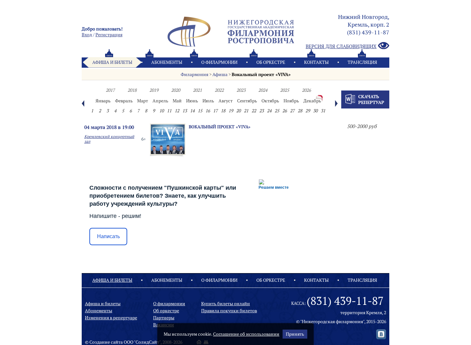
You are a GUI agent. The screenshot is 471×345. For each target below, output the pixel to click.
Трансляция (362, 62)
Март (142, 101)
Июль (208, 101)
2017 (110, 90)
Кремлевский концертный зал (109, 139)
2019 (153, 90)
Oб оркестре (270, 62)
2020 (175, 90)
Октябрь (270, 101)
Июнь (192, 101)
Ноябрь (291, 101)
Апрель (160, 101)
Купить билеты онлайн (225, 303)
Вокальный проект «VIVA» (261, 74)
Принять (295, 334)
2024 (262, 90)
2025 (284, 90)
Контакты (316, 62)
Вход (87, 35)
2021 (197, 90)
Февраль (124, 101)
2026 (306, 90)
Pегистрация (108, 35)
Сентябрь (247, 101)
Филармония (194, 74)
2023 (240, 90)
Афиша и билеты (112, 62)
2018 (132, 90)
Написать (108, 236)
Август (226, 101)
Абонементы (166, 62)
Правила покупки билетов (229, 311)
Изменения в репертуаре (111, 318)
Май (177, 101)
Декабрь (312, 101)
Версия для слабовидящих (341, 46)
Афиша (219, 74)
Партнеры (163, 318)
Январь (103, 101)
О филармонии (219, 62)
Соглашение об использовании (246, 334)
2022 (219, 90)
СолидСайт (147, 342)
